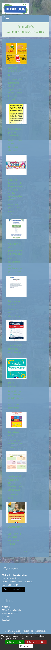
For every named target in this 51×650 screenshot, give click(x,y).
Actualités (37, 32)
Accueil (12, 32)
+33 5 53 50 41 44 (10, 585)
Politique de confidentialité (34, 631)
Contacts (10, 568)
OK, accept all (16, 642)
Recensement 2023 (10, 613)
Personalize (26, 646)
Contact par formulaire (13, 589)
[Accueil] (15, 7)
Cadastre (6, 617)
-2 (26, 551)
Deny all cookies (37, 642)
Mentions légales (12, 631)
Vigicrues (6, 607)
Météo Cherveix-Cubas (12, 610)
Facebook (6, 620)
